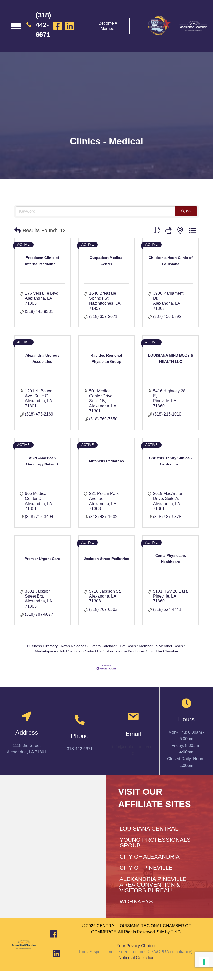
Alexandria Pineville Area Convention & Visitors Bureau (153, 885)
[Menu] (16, 26)
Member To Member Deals (161, 646)
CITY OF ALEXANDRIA (149, 856)
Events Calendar (103, 646)
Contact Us (92, 651)
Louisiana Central (148, 828)
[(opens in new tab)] (193, 25)
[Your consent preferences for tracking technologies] (204, 962)
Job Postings (69, 651)
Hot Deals (128, 646)
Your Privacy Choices (136, 945)
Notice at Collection (136, 957)
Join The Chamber (163, 651)
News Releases (73, 646)
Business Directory (42, 646)
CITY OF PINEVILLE (145, 868)
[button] (17, 230)
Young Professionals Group (155, 842)
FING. (176, 932)
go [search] (188, 211)
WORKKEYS (136, 901)
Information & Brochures (125, 651)
